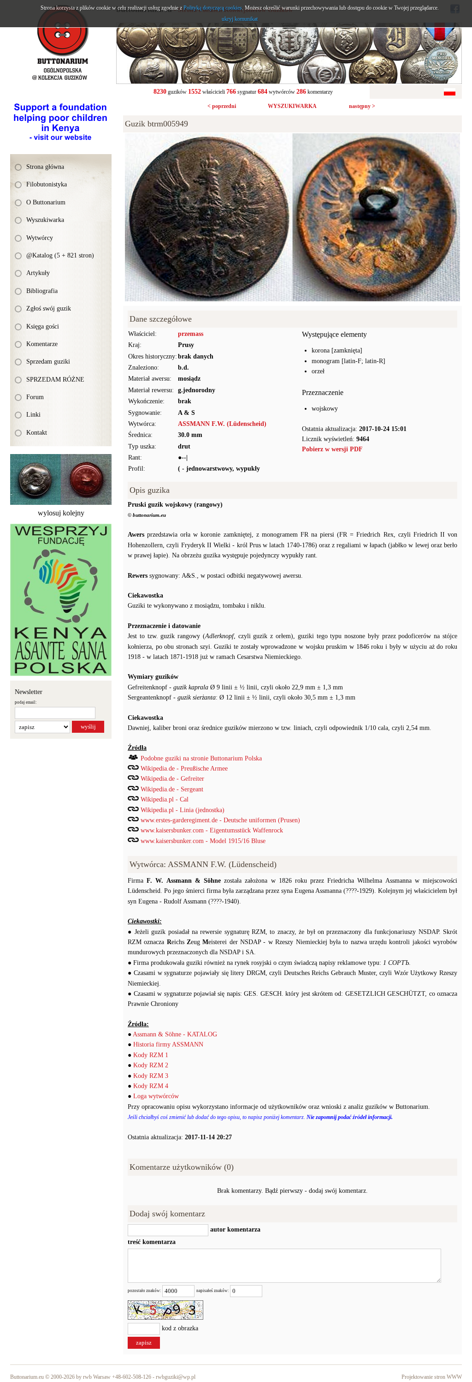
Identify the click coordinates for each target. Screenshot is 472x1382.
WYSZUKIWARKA (292, 106)
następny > (362, 106)
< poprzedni (221, 106)
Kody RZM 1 (150, 1055)
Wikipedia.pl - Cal (165, 799)
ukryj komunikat (240, 19)
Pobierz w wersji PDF (332, 449)
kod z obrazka (180, 1328)
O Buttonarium (45, 202)
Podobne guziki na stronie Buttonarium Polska (201, 758)
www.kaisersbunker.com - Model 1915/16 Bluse (203, 841)
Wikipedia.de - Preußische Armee (184, 768)
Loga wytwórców (156, 1096)
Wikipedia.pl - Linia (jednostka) (182, 810)
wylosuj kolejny (61, 513)
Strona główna (45, 166)
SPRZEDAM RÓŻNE (55, 379)
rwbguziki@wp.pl (175, 1377)
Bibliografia (42, 290)
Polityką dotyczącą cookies (212, 8)
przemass (190, 333)
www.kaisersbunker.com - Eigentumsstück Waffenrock (212, 830)
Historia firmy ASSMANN (168, 1044)
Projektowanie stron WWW (431, 1377)
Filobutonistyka (46, 184)
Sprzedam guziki (48, 361)
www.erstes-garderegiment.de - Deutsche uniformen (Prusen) (220, 820)
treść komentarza (152, 1241)
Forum (35, 397)
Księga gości (42, 326)
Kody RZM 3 (150, 1075)
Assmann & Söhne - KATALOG (175, 1034)
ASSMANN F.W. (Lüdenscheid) (222, 423)
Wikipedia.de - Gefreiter (172, 778)
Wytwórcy (39, 237)
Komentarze (42, 344)
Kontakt (36, 432)
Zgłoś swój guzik (48, 308)
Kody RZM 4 (150, 1086)
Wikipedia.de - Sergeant (172, 789)
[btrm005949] (292, 138)
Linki (33, 414)
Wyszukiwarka (45, 219)
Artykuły (38, 272)
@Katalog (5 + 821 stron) (60, 255)
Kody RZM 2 (150, 1065)
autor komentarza (234, 1229)
